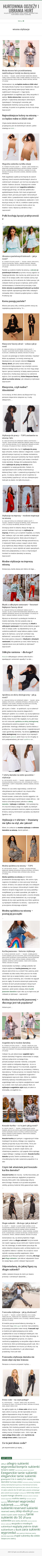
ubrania (34, 270)
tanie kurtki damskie (30, 961)
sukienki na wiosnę (21, 1233)
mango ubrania (14, 1495)
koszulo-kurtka (18, 1132)
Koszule (5, 657)
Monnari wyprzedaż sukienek (18, 1503)
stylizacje (5, 446)
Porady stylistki (9, 167)
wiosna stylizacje (7, 172)
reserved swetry (8, 1511)
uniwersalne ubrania (16, 352)
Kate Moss (31, 1316)
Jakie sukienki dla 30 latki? (13, 1490)
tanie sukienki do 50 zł (17, 1515)
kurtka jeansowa (21, 957)
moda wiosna (17, 79)
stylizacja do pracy (8, 1404)
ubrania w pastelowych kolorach (21, 265)
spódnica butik (33, 702)
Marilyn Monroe (7, 1318)
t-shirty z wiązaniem (16, 784)
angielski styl (6, 1047)
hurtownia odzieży (28, 1482)
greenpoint (5, 1479)
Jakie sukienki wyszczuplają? (10, 1493)
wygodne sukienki (19, 172)
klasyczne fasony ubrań (15, 351)
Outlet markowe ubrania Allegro (28, 444)
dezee (28, 523)
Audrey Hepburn (21, 1315)
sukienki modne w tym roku (15, 170)
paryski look (17, 1318)
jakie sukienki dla (32, 167)
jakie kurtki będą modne (31, 956)
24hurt (4, 1464)
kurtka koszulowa (30, 1132)
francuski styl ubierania (20, 1316)
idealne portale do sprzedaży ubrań (16, 349)
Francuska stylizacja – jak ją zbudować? (19, 1312)
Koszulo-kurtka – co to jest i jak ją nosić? (20, 1125)
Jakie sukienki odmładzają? (31, 1490)
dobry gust (17, 1326)
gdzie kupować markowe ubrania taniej (20, 442)
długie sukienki (20, 1227)
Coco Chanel (31, 1315)
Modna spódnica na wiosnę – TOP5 (17, 866)
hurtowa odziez (16, 1482)
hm (29, 1402)
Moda (6, 76)
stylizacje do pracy (15, 446)
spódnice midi (16, 872)
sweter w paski (6, 1514)
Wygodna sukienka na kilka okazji (16, 164)
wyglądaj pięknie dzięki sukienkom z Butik (19, 1528)
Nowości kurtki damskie (15, 961)
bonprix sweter (8, 1469)
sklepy (17, 167)
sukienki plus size (29, 170)
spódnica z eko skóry (9, 703)
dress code (23, 1402)
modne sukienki (26, 168)
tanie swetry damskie (19, 1521)
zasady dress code (11, 1406)
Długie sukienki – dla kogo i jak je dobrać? (20, 1223)
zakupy (11, 1128)
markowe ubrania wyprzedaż (11, 870)
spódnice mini (25, 872)
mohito (32, 1402)
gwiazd (13, 737)
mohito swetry (19, 1498)
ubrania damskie (24, 263)
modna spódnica (26, 870)
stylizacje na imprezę (12, 524)
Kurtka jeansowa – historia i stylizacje (18, 951)
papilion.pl (35, 261)
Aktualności (8, 780)
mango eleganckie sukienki (16, 1229)
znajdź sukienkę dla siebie (27, 1535)
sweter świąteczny (19, 1514)
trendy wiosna (27, 79)
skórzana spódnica (21, 702)
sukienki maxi (10, 1233)
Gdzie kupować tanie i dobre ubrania (18, 77)
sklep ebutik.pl (24, 1511)
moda (29, 261)
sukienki (35, 1512)
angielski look (32, 1045)
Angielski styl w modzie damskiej (16, 1043)
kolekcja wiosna (7, 79)
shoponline (32, 441)
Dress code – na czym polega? (15, 1400)
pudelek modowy (9, 954)
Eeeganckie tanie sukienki (19, 1473)
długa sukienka (11, 1258)
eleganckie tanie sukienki (18, 1476)
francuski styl (6, 1316)
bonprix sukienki (28, 1467)
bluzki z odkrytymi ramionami (17, 612)
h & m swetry (17, 1479)
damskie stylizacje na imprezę (17, 523)
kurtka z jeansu (21, 959)
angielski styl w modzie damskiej (22, 1047)
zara (3, 1406)
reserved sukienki (25, 1508)
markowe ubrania (28, 1496)
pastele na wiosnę (8, 263)
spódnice (27, 739)
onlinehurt (17, 1505)
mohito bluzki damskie (22, 613)
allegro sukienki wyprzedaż (15, 1465)
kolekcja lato (34, 77)
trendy (16, 263)
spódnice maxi (6, 872)
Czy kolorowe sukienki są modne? (24, 1470)
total (12, 128)
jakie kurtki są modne (9, 957)
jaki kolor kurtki (17, 956)
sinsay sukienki (27, 1231)
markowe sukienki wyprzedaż (11, 168)
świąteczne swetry (8, 1538)
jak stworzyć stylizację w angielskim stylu (19, 1049)
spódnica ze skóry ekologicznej (26, 703)
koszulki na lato (18, 782)
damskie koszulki (30, 780)
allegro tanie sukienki (23, 1226)
